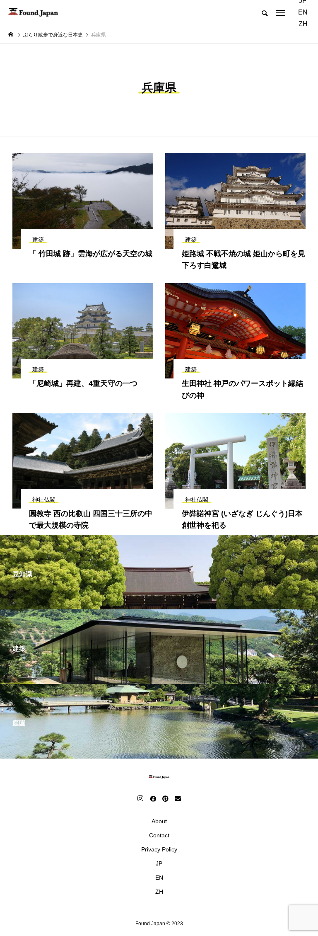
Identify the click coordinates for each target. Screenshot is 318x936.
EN (303, 12)
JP (159, 863)
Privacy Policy (159, 849)
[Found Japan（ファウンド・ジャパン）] (33, 12)
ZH (303, 23)
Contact (159, 835)
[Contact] (177, 798)
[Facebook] (152, 798)
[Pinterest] (165, 798)
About (159, 821)
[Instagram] (140, 798)
